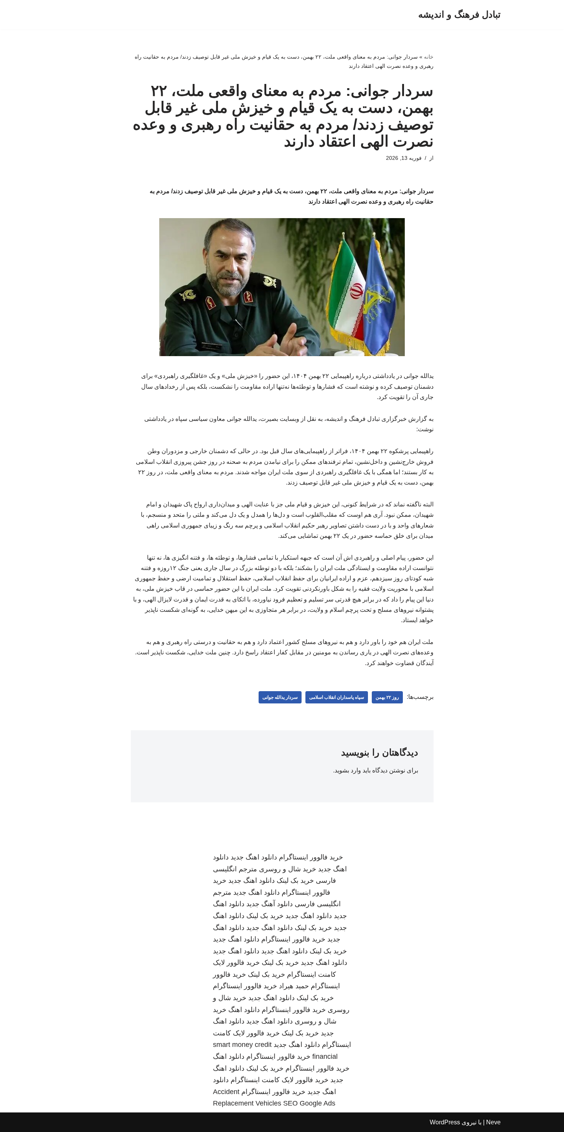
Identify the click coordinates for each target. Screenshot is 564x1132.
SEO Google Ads (309, 1103)
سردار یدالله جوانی (280, 697)
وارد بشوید (348, 770)
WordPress (445, 1122)
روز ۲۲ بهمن (387, 697)
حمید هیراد (294, 986)
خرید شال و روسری (287, 869)
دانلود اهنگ (244, 1010)
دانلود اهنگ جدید (254, 857)
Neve (493, 1122)
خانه (429, 57)
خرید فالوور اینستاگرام (311, 857)
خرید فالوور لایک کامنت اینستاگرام (279, 1080)
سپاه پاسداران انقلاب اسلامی (336, 697)
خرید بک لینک (295, 880)
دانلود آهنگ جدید (269, 904)
